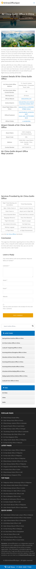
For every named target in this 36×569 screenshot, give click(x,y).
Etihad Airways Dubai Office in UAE (12, 472)
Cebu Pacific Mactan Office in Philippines (14, 504)
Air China (4, 392)
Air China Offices (11, 234)
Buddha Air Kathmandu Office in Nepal (14, 499)
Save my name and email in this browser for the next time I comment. (18, 307)
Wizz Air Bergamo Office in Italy (12, 496)
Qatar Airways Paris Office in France (13, 420)
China (4, 397)
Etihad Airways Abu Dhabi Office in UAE (14, 434)
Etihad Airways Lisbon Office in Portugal (14, 428)
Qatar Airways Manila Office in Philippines (14, 464)
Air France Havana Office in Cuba (12, 537)
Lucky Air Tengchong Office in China (12, 347)
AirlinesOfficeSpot (8, 18)
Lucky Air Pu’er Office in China (10, 380)
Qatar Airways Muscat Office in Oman (13, 526)
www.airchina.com (26, 98)
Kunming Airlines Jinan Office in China (12, 362)
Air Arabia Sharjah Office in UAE (12, 502)
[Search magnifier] (33, 326)
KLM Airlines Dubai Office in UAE (12, 523)
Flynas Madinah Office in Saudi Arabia (13, 539)
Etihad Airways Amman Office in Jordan (14, 488)
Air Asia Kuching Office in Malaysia (12, 442)
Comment (6, 266)
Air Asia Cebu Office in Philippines (12, 455)
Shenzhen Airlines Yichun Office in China (13, 357)
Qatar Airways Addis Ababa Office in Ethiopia (15, 485)
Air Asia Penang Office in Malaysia (12, 528)
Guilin (4, 402)
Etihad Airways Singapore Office (12, 475)
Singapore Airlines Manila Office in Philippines (15, 466)
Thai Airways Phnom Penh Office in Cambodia (15, 431)
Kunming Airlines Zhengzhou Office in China (14, 352)
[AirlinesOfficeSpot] (10, 2)
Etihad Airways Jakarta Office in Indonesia (14, 423)
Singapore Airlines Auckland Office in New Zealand (17, 517)
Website (5, 296)
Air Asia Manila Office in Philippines (12, 453)
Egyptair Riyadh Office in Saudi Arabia (13, 426)
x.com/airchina (26, 121)
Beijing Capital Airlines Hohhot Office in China (14, 376)
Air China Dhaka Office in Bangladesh (13, 531)
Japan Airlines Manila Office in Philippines (14, 520)
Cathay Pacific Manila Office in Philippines (14, 440)
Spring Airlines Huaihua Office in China (13, 338)
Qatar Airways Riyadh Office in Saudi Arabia (15, 507)
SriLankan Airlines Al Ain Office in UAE (13, 493)
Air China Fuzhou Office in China (11, 343)
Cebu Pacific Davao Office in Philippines (14, 458)
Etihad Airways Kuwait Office (11, 417)
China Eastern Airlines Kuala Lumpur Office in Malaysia (18, 515)
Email (5, 288)
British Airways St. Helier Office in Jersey (14, 490)
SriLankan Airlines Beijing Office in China (13, 371)
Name (5, 280)
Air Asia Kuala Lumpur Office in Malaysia (14, 450)
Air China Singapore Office (10, 437)
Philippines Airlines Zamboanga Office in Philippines (17, 482)
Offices (16, 18)
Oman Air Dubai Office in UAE (11, 534)
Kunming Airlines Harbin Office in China (13, 366)
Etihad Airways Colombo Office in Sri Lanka (15, 461)
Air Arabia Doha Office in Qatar (11, 469)
